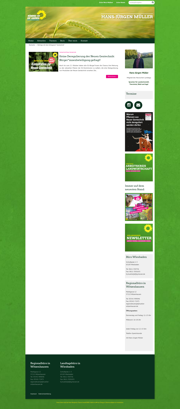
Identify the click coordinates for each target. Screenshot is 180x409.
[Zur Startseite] (36, 20)
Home (31, 41)
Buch (62, 41)
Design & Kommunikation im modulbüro (111, 402)
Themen (53, 41)
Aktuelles (41, 41)
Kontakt (84, 41)
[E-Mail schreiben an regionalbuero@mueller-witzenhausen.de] (138, 106)
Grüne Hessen (120, 2)
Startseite (32, 45)
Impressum (33, 394)
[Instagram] (129, 106)
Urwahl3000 (85, 402)
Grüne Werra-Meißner (106, 2)
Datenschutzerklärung (44, 394)
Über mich (72, 41)
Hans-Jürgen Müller (127, 16)
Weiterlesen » (112, 76)
